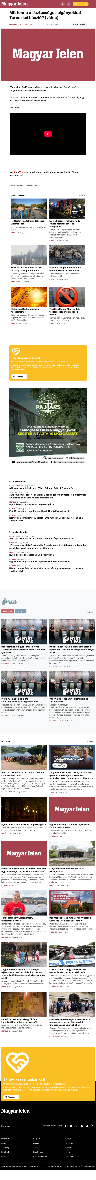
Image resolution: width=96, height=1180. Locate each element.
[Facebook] (66, 1126)
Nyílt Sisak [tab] (7, 611)
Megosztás (80, 24)
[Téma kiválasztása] (63, 4)
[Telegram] (82, 1126)
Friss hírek (5, 1139)
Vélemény (5, 1148)
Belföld (4, 1156)
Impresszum (6, 1126)
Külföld (36, 1143)
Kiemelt (20, 185)
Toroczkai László (32, 185)
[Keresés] (69, 4)
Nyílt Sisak (5, 1152)
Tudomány (69, 1156)
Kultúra (68, 1148)
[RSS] (93, 1126)
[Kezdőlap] (14, 4)
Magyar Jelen (15, 24)
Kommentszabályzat (55, 1166)
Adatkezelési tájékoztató (73, 1166)
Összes (81, 195)
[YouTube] (71, 1126)
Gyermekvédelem (40, 1156)
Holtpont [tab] (21, 611)
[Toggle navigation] (92, 4)
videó (12, 185)
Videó (35, 1148)
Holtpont (36, 1139)
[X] (76, 1126)
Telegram (24, 172)
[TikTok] (87, 1126)
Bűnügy (68, 1139)
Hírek (25, 24)
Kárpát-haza (38, 1152)
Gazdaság (69, 1143)
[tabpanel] (48, 672)
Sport (67, 1152)
